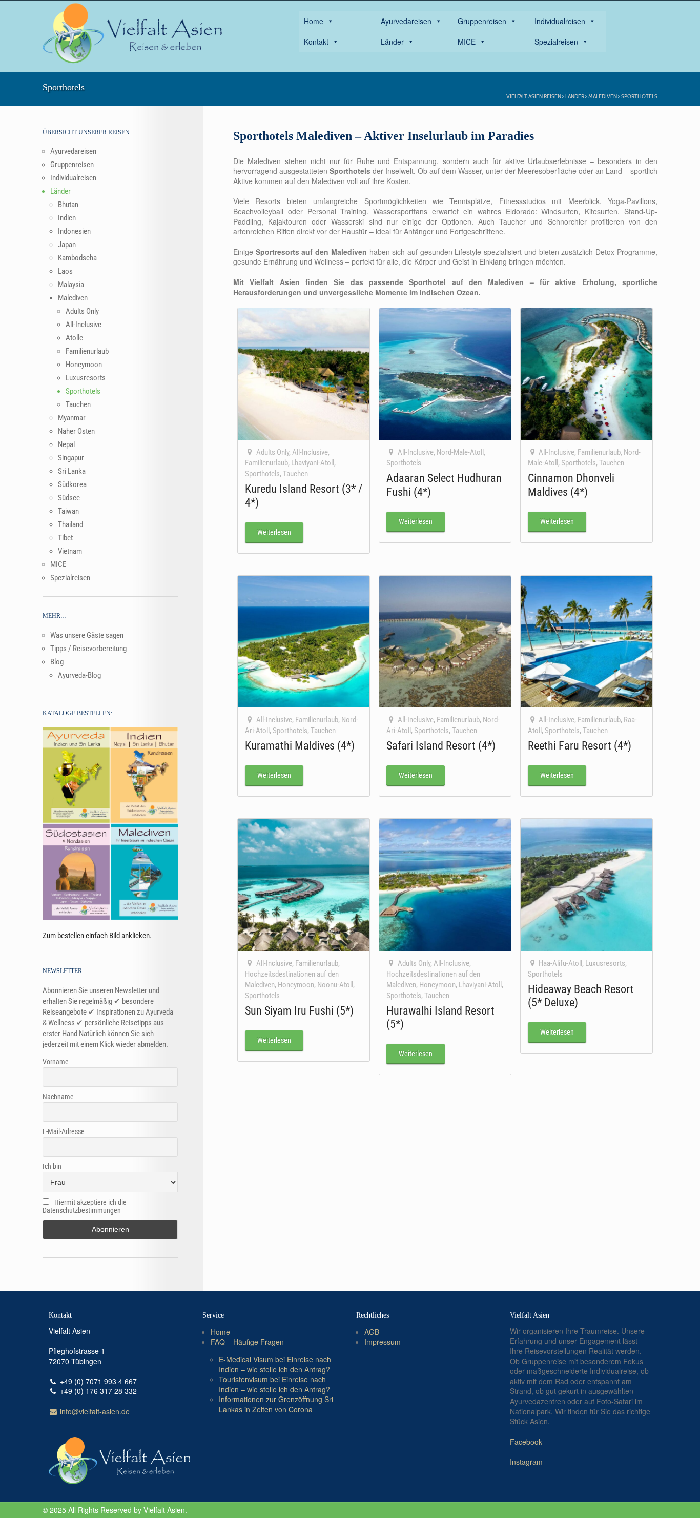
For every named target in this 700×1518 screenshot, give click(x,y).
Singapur (71, 457)
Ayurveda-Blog (79, 675)
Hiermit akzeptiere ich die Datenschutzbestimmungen (85, 1206)
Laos (65, 271)
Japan (67, 244)
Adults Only (272, 452)
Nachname (58, 1096)
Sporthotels (639, 96)
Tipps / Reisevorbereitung (88, 648)
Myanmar (72, 417)
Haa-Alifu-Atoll (560, 963)
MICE (467, 41)
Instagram (526, 1461)
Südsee (69, 497)
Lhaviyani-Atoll (312, 463)
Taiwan (68, 511)
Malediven (602, 96)
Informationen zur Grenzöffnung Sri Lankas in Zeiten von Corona (276, 1404)
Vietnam (70, 551)
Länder (392, 41)
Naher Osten (76, 431)
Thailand (70, 524)
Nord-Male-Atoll (460, 452)
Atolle (74, 337)
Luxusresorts (605, 963)
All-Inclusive (310, 452)
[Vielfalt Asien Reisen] (132, 33)
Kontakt (316, 41)
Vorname (56, 1062)
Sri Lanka (72, 471)
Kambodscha (77, 257)
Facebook (526, 1441)
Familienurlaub (266, 463)
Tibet (65, 537)
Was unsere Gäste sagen (86, 635)
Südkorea (72, 484)
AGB (371, 1332)
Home (313, 21)
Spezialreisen (556, 41)
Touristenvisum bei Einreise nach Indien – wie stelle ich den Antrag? (274, 1384)
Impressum (382, 1342)
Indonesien (74, 231)
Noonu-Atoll (335, 984)
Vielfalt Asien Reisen (533, 96)
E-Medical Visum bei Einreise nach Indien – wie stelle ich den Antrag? (275, 1364)
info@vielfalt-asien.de (94, 1411)
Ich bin (52, 1166)
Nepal (66, 444)
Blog (57, 661)
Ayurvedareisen (406, 21)
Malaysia (71, 284)
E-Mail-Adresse (64, 1131)
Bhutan (68, 204)
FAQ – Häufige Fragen (247, 1342)
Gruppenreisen (482, 21)
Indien (67, 217)
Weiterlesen (274, 532)
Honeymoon (296, 984)
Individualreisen (559, 21)
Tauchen (295, 473)
